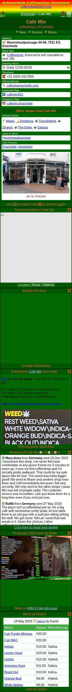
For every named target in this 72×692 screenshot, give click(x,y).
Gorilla (9, 659)
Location (24, 285)
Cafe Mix (35, 371)
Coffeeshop (15, 55)
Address (48, 285)
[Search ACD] (9, 14)
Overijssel (25, 146)
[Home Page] (3, 14)
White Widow (13, 685)
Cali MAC (11, 640)
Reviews (37, 32)
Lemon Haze (13, 653)
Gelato (9, 646)
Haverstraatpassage (16, 138)
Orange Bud (12, 678)
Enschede (28, 14)
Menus (52, 32)
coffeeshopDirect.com (36, 7)
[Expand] (68, 67)
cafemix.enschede (20, 103)
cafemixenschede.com (23, 85)
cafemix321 (15, 94)
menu (40, 621)
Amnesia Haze (14, 665)
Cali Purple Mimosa (18, 634)
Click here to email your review (36, 527)
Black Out (11, 672)
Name (36, 285)
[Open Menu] (69, 14)
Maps (22, 32)
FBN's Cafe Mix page (42, 608)
